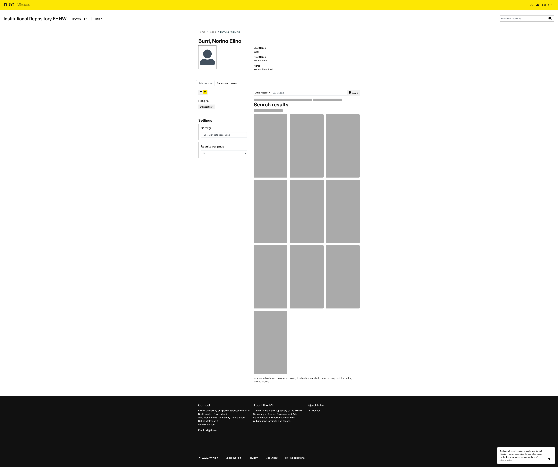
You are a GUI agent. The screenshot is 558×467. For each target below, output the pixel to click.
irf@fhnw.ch (212, 430)
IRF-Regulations (295, 457)
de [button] (531, 4)
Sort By (206, 128)
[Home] (17, 5)
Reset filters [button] (207, 107)
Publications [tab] (205, 83)
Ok (549, 459)
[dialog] (526, 455)
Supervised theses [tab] (227, 83)
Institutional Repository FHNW (35, 18)
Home (201, 31)
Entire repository (262, 92)
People (212, 31)
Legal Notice (234, 457)
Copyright (271, 457)
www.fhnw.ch (210, 457)
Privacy (254, 457)
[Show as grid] (205, 92)
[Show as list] (200, 92)
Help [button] (98, 18)
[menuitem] (81, 19)
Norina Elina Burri (263, 69)
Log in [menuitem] (545, 4)
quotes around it (262, 381)
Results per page (212, 146)
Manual (315, 410)
